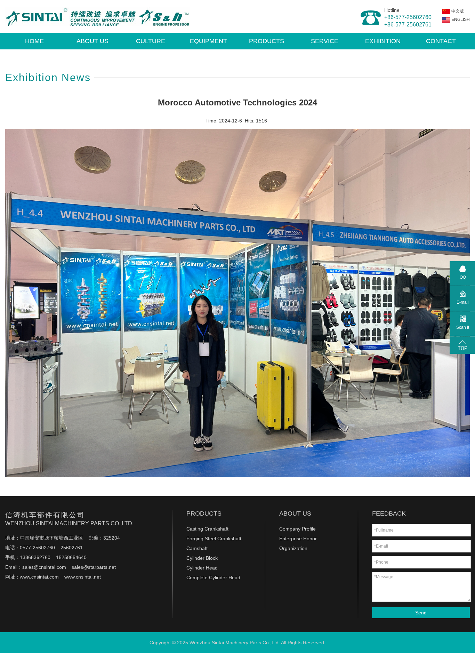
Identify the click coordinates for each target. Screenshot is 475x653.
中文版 (457, 11)
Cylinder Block (202, 558)
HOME (34, 41)
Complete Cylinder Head (213, 577)
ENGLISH (460, 19)
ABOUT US (92, 41)
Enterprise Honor (298, 538)
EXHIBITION (383, 41)
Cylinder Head (202, 568)
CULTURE (150, 41)
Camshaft (197, 548)
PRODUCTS (266, 41)
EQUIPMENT (208, 41)
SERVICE (324, 41)
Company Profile (297, 529)
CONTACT (441, 41)
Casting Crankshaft (207, 529)
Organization (293, 548)
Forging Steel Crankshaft (213, 538)
